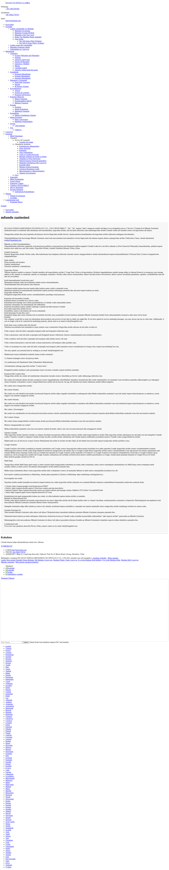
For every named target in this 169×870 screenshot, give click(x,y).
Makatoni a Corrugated (18, 80)
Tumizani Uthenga (7, 578)
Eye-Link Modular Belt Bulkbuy (90, 560)
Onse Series (19, 39)
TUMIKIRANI (6, 546)
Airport (17, 91)
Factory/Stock (15, 181)
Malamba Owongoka (22, 31)
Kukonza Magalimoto (23, 78)
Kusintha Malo (24, 165)
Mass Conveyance (21, 119)
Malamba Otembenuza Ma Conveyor (32, 163)
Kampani (9, 134)
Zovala (12, 124)
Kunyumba (10, 25)
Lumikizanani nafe (12, 200)
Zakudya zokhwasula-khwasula (26, 70)
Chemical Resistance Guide (29, 169)
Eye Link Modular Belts (111, 560)
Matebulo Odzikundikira (24, 122)
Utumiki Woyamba (26, 142)
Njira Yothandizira (26, 152)
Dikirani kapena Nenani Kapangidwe (32, 161)
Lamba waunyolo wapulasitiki (21, 45)
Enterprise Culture (16, 183)
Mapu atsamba (113, 558)
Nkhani (8, 194)
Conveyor (9, 132)
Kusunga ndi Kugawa (23, 95)
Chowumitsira (20, 126)
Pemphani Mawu (16, 202)
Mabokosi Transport (22, 111)
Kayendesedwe (15, 88)
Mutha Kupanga (16, 117)
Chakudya (14, 53)
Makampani (10, 51)
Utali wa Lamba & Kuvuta (29, 155)
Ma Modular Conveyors (43, 560)
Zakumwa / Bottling (22, 64)
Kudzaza (18, 107)
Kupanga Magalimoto (23, 74)
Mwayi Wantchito (16, 188)
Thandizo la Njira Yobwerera (29, 159)
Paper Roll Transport (22, 82)
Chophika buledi (21, 68)
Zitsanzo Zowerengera (27, 173)
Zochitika (13, 198)
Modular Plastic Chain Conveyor (65, 560)
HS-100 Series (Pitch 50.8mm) (30, 41)
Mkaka (17, 66)
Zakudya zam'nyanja (22, 60)
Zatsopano (14, 177)
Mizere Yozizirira (21, 99)
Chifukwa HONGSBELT (19, 185)
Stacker (17, 84)
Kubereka (22, 150)
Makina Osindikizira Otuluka (25, 115)
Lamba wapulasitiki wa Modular (22, 29)
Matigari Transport (21, 103)
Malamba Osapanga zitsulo (20, 47)
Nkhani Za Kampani (17, 196)
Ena (11, 128)
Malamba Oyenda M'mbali (24, 33)
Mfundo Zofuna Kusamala (29, 167)
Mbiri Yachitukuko (17, 179)
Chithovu (18, 130)
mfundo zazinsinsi (12, 212)
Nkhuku (18, 58)
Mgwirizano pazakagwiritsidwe (27, 562)
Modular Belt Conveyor (129, 560)
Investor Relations (16, 190)
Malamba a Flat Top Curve (24, 35)
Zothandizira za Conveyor (19, 49)
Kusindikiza (14, 113)
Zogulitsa (9, 27)
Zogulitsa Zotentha (99, 558)
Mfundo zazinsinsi (7, 562)
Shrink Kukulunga (21, 109)
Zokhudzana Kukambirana (24, 192)
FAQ (16, 175)
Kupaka (13, 105)
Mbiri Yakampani (16, 136)
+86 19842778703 (12, 15)
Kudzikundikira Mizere (23, 101)
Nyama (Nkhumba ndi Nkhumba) (27, 55)
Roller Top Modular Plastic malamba (28, 37)
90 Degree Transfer (22, 86)
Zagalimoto (14, 72)
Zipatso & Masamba (22, 62)
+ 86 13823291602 (12, 9)
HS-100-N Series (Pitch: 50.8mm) (31, 43)
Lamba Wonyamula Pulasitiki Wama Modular (17, 560)
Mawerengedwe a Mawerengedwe (31, 171)
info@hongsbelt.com (13, 21)
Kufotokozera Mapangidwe (29, 146)
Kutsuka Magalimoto (22, 76)
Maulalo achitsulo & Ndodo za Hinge (33, 157)
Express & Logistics (22, 93)
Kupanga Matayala (17, 97)
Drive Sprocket (24, 148)
